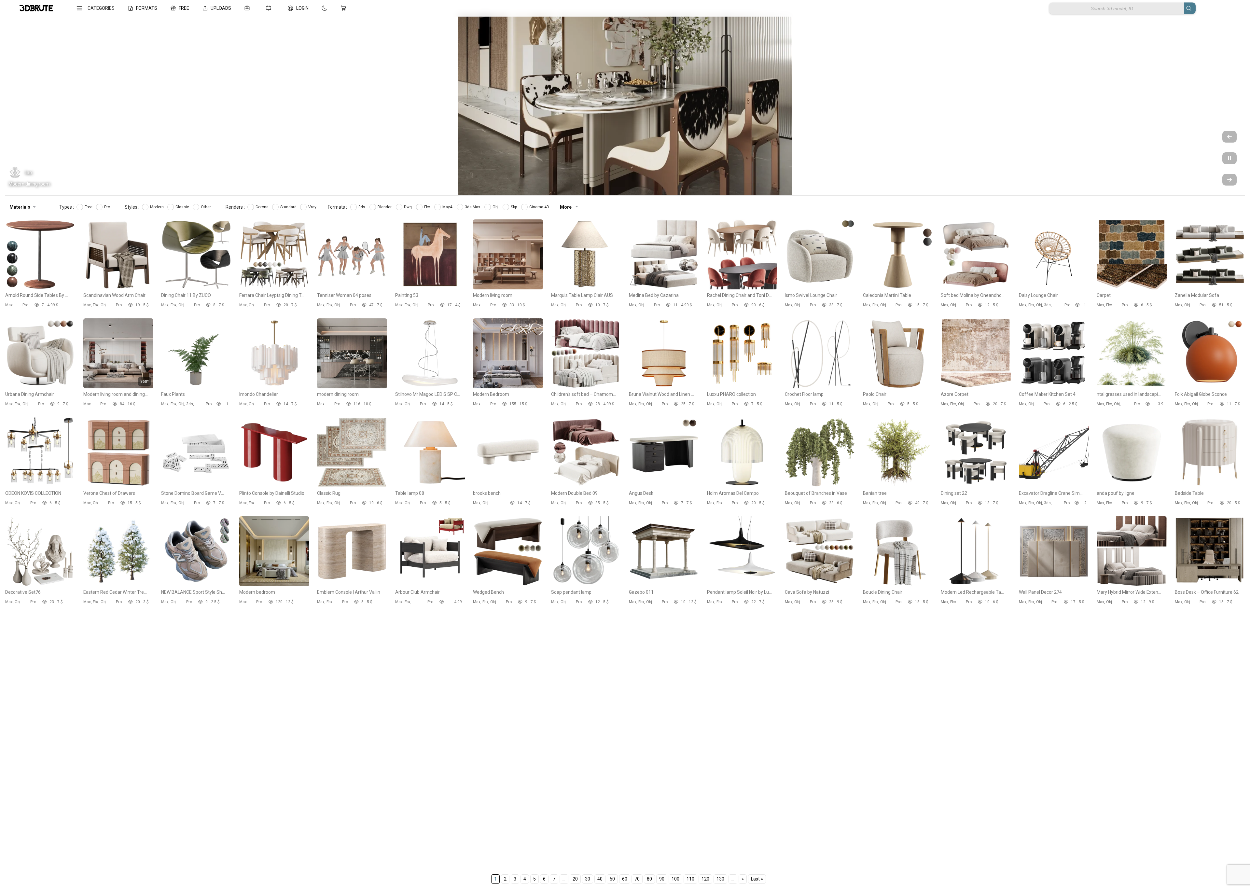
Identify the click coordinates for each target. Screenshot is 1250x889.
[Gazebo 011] (664, 584)
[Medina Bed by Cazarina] (664, 287)
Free (89, 207)
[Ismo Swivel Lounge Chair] (820, 287)
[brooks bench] (508, 485)
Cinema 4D (539, 207)
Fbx (427, 207)
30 (587, 879)
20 (575, 879)
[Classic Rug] (352, 485)
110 (690, 879)
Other (206, 207)
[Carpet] (1132, 287)
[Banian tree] (898, 485)
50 (612, 879)
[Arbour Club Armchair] (430, 584)
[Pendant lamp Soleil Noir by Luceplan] (742, 584)
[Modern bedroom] (274, 584)
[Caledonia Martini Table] (898, 287)
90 (661, 879)
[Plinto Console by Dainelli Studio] (274, 485)
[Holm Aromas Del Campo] (742, 485)
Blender (385, 207)
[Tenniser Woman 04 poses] (352, 287)
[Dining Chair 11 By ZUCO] (196, 287)
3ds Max (473, 207)
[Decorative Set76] (40, 584)
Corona (263, 207)
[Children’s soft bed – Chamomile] (586, 386)
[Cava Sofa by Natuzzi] (820, 584)
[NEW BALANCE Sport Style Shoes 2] (196, 584)
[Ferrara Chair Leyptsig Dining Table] (274, 287)
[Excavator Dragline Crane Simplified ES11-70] (1054, 485)
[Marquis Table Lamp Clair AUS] (586, 287)
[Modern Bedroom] (508, 386)
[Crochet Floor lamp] (820, 386)
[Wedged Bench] (508, 584)
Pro (107, 207)
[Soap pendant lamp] (586, 584)
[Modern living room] (508, 287)
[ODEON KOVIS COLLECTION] (40, 485)
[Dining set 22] (976, 485)
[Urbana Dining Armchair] (40, 386)
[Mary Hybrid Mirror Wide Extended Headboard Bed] (1132, 584)
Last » (757, 879)
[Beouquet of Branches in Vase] (820, 485)
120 (705, 879)
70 (637, 879)
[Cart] (344, 8)
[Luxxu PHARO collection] (742, 386)
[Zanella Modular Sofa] (1210, 287)
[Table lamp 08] (430, 485)
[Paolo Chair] (898, 386)
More (566, 207)
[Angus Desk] (664, 485)
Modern (157, 207)
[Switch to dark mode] (318, 8)
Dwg (408, 207)
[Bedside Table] (1210, 485)
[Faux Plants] (196, 386)
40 (600, 879)
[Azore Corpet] (976, 386)
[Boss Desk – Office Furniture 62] (1210, 584)
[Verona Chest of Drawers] (118, 485)
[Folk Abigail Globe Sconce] (1210, 386)
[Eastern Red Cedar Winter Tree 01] (118, 584)
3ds (362, 207)
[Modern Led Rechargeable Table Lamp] (976, 584)
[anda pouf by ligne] (1132, 485)
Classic (182, 207)
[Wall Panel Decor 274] (1054, 584)
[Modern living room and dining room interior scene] (118, 386)
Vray (312, 207)
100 (675, 879)
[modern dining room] (352, 386)
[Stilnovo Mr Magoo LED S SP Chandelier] (430, 386)
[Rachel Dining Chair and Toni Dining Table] (742, 287)
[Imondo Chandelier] (274, 386)
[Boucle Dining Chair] (898, 584)
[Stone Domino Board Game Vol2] (196, 485)
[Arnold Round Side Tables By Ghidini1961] (40, 287)
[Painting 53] (430, 287)
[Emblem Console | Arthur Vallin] (352, 584)
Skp (514, 207)
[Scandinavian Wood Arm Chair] (118, 287)
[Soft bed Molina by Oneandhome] (976, 287)
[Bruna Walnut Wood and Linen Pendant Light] (664, 386)
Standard (289, 207)
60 (624, 879)
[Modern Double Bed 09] (586, 485)
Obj (496, 207)
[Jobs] (248, 8)
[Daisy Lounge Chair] (1054, 287)
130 (720, 879)
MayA (447, 207)
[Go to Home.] (36, 8)
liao (28, 172)
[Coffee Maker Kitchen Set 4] (1054, 386)
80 (649, 879)
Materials (19, 207)
